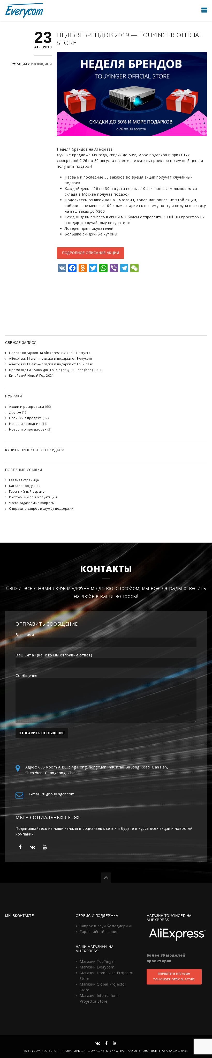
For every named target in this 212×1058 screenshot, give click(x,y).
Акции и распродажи (34, 64)
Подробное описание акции (90, 253)
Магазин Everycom (97, 967)
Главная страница (24, 480)
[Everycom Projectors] (24, 10)
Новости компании (25, 423)
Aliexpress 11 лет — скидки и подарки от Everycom (50, 358)
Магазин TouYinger (97, 961)
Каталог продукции (25, 486)
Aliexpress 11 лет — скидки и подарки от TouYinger (51, 364)
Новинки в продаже (25, 418)
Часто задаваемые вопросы (32, 503)
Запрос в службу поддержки (106, 925)
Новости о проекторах (27, 429)
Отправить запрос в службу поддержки (41, 508)
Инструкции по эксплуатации (33, 497)
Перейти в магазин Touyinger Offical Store (174, 976)
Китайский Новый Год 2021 (31, 375)
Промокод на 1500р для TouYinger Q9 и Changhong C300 (55, 370)
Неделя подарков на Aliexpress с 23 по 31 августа (49, 353)
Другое (15, 412)
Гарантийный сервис (26, 491)
